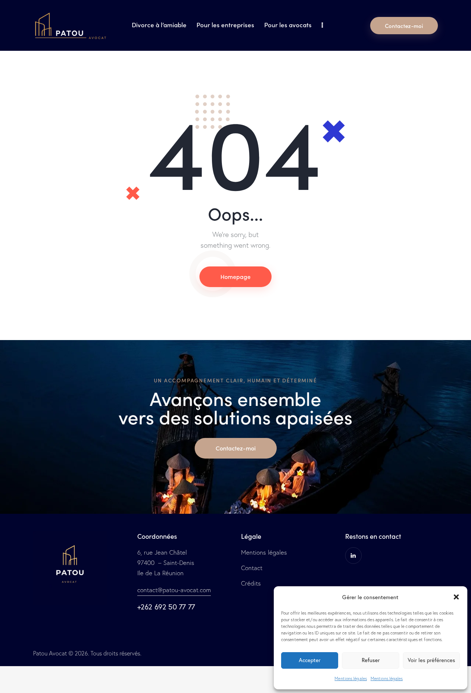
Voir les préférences (431, 660)
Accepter (310, 660)
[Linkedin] (353, 555)
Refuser (371, 660)
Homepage (235, 276)
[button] (456, 597)
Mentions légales (350, 678)
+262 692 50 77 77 (166, 606)
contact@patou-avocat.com (174, 590)
